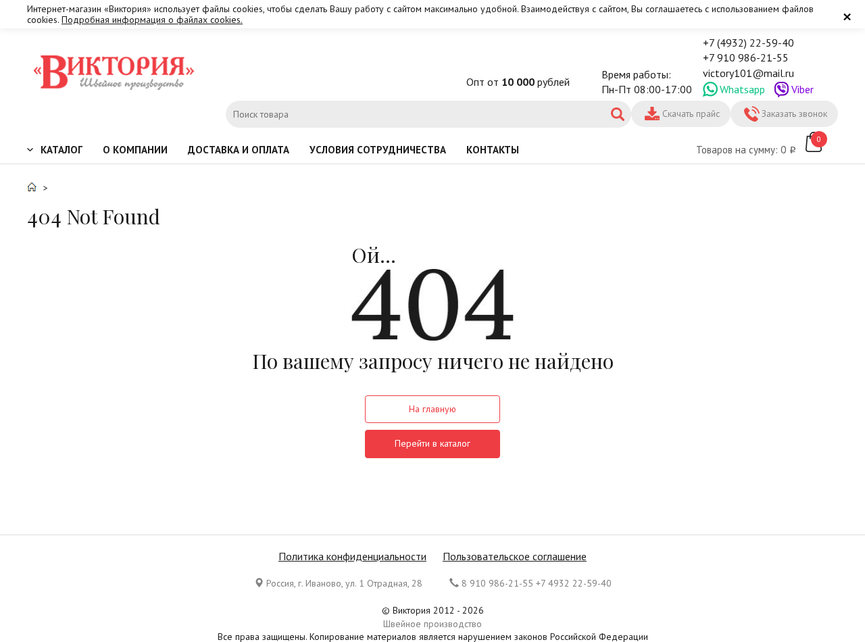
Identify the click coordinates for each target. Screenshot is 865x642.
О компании (135, 149)
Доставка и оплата (238, 149)
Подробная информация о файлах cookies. (152, 20)
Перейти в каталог (432, 443)
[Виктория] (115, 74)
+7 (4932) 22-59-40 (748, 42)
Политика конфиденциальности (352, 556)
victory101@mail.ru (748, 73)
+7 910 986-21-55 (746, 57)
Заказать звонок (794, 113)
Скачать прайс (691, 113)
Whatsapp (742, 89)
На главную (432, 409)
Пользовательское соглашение (515, 556)
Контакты (492, 149)
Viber (802, 89)
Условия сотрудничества (378, 149)
